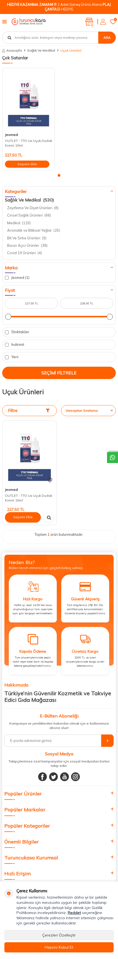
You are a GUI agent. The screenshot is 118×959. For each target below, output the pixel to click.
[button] (59, 175)
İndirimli (17, 344)
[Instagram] (75, 776)
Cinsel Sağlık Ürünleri (29, 215)
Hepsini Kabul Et (59, 947)
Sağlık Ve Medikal (41, 50)
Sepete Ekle (27, 164)
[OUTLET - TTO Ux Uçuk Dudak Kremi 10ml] (28, 99)
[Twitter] (53, 776)
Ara (107, 37)
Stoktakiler (19, 332)
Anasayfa (14, 50)
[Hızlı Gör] (49, 517)
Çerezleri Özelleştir (59, 935)
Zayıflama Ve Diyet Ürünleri (32, 208)
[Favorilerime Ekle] (49, 480)
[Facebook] (42, 776)
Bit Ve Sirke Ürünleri (26, 238)
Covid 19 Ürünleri (24, 253)
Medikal (19, 223)
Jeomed (11, 135)
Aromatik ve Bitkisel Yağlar (33, 230)
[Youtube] (64, 776)
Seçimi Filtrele (59, 372)
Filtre (13, 410)
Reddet (74, 912)
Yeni (14, 357)
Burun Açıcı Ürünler (27, 245)
